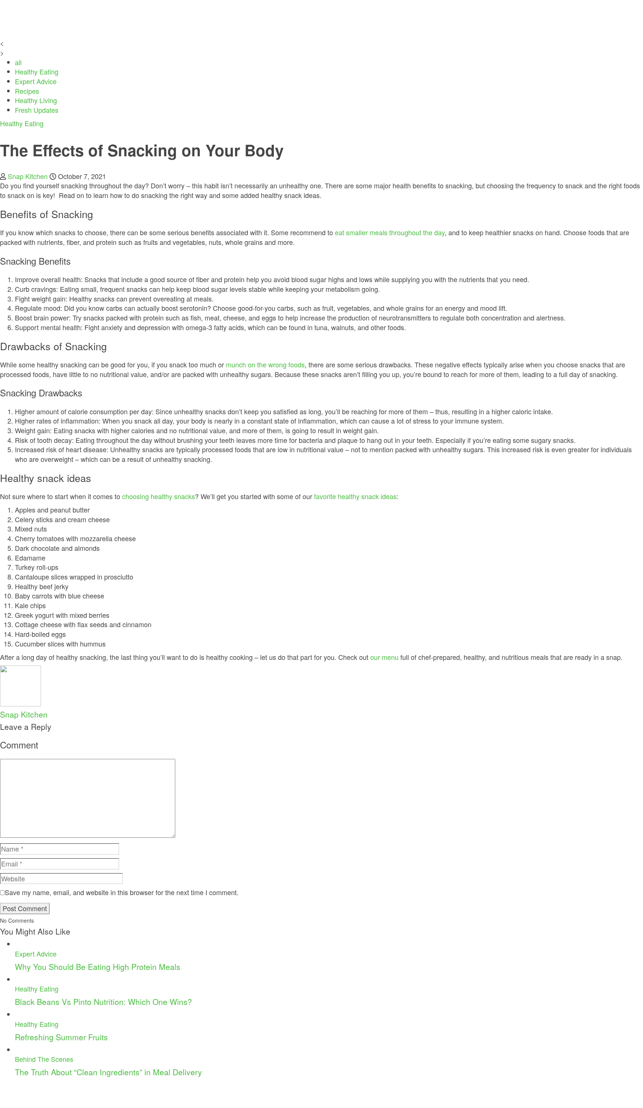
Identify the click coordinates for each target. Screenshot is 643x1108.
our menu (384, 657)
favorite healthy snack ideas (355, 496)
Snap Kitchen (28, 176)
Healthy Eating (36, 71)
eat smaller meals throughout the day (390, 232)
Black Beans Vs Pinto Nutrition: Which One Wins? (103, 1001)
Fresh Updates (36, 110)
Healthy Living (36, 100)
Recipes (27, 91)
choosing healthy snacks (158, 496)
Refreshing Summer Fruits (61, 1036)
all (18, 62)
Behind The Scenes (44, 1059)
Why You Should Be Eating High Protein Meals (97, 966)
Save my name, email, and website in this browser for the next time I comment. (122, 892)
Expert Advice (36, 81)
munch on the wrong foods (265, 364)
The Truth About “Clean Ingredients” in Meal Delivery (108, 1071)
